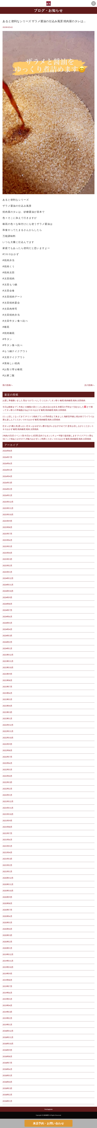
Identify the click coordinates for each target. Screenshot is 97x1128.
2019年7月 (7, 986)
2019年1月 (7, 1024)
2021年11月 (8, 808)
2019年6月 (7, 992)
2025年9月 (7, 521)
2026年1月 (7, 495)
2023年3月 (7, 712)
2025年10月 (8, 514)
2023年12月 (8, 654)
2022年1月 (7, 795)
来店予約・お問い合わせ (48, 1123)
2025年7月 (7, 533)
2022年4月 (7, 776)
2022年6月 (7, 763)
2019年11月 (8, 961)
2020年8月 (7, 903)
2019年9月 (7, 973)
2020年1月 (7, 948)
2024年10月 (8, 591)
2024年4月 (7, 629)
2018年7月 (7, 1062)
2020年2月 (7, 941)
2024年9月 (7, 597)
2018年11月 (8, 1037)
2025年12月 (8, 501)
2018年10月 (8, 1043)
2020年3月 (7, 935)
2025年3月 (7, 559)
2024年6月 (7, 616)
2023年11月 (8, 661)
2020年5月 (7, 922)
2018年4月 (7, 1082)
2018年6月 (7, 1069)
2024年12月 (8, 578)
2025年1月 (7, 572)
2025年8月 (7, 527)
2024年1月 (7, 648)
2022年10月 (8, 737)
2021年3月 (7, 858)
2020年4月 (7, 929)
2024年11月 (8, 584)
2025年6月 (7, 540)
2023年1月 (7, 718)
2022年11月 (8, 731)
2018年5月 (7, 1075)
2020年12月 (8, 878)
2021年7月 (7, 833)
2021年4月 (7, 852)
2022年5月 (7, 769)
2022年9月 (7, 744)
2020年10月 (8, 890)
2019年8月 (7, 980)
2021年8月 (7, 827)
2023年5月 (7, 699)
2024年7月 (7, 610)
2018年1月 (7, 1101)
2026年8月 (7, 450)
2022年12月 (8, 725)
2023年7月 (7, 686)
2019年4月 (7, 1005)
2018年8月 (7, 1056)
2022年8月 (7, 750)
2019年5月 (7, 999)
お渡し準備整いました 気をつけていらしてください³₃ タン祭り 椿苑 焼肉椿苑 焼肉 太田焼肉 (44, 400)
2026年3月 (7, 482)
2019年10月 (8, 967)
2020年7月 (7, 909)
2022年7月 (7, 757)
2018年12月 (8, 1031)
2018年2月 (7, 1094)
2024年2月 (7, 642)
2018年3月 (7, 1088)
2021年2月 (7, 865)
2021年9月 (7, 820)
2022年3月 (7, 782)
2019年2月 (7, 1018)
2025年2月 (7, 565)
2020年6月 (7, 916)
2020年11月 (8, 884)
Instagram (48, 1109)
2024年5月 (7, 623)
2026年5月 (7, 470)
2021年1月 (7, 871)
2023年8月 (7, 680)
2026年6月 (7, 463)
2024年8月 (7, 604)
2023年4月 (7, 705)
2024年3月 (7, 635)
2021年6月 (7, 839)
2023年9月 (7, 674)
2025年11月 (8, 508)
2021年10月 (8, 814)
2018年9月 (7, 1050)
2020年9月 (7, 897)
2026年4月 (7, 476)
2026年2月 (7, 489)
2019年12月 (8, 954)
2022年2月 (7, 788)
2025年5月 (7, 546)
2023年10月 (8, 667)
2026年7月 (7, 457)
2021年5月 (7, 846)
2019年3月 (7, 1012)
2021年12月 (8, 801)
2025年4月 (7, 553)
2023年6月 (7, 693)
